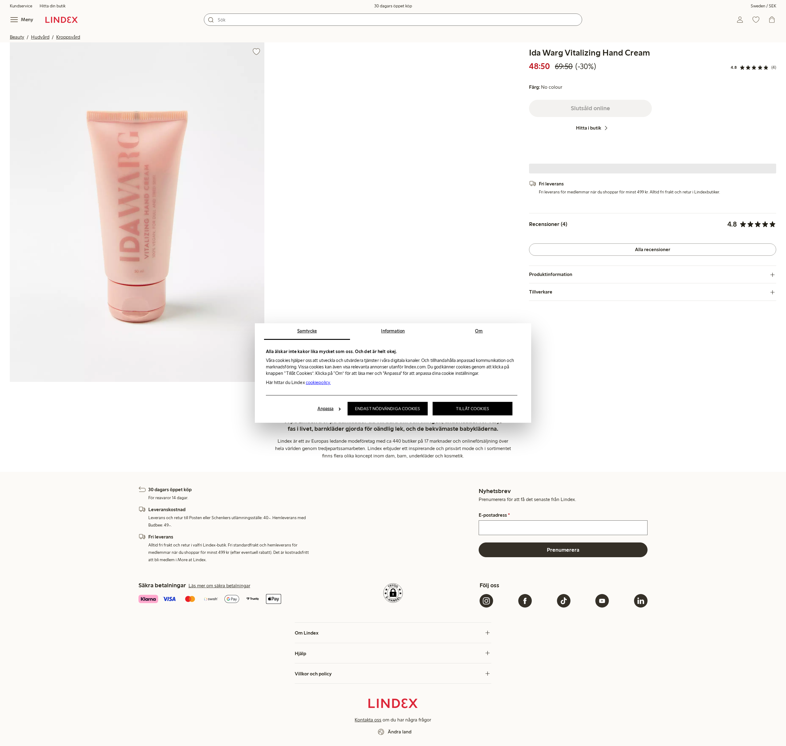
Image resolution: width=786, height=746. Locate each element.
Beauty (17, 37)
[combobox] (393, 20)
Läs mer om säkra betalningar (219, 586)
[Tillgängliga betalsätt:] (222, 599)
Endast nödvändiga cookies (387, 408)
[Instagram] (486, 601)
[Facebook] (525, 601)
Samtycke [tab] (307, 331)
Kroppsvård (68, 37)
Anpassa (325, 408)
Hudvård (40, 37)
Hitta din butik (52, 6)
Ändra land (399, 732)
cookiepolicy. (318, 382)
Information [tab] (393, 331)
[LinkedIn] (641, 601)
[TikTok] (563, 601)
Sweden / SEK (763, 6)
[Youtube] (602, 601)
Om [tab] (479, 331)
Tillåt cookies (472, 408)
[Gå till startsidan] (61, 19)
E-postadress (494, 515)
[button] (137, 212)
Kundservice (21, 6)
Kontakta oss (368, 720)
